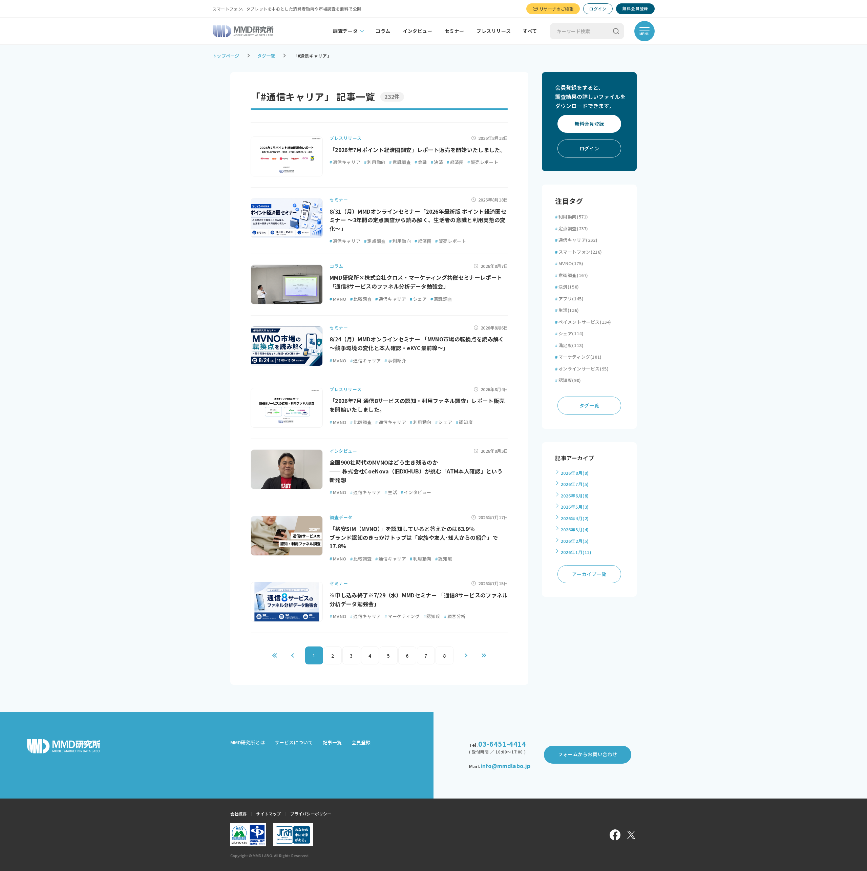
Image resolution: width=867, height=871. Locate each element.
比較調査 (361, 299)
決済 (437, 162)
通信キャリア (345, 162)
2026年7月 (575, 484)
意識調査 (400, 162)
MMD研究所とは (247, 742)
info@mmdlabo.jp (505, 766)
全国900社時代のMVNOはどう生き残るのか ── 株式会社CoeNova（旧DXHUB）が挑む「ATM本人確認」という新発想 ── (416, 471)
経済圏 (455, 162)
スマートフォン (578, 252)
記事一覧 (332, 742)
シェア (418, 299)
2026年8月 (575, 473)
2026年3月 (575, 529)
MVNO (338, 299)
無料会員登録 (635, 8)
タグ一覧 (266, 55)
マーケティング (402, 616)
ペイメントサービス (583, 322)
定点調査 (375, 241)
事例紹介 (395, 360)
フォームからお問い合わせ (587, 754)
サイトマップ (268, 813)
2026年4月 (575, 518)
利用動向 (375, 162)
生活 (390, 492)
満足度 (569, 345)
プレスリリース (494, 30)
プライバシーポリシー (310, 813)
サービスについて (294, 742)
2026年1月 (576, 552)
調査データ (345, 30)
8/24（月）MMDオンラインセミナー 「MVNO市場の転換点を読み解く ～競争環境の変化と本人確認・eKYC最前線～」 (417, 343)
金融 (421, 162)
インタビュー (417, 30)
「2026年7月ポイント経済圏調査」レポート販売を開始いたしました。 (418, 150)
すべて (530, 30)
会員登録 (361, 742)
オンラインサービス (582, 368)
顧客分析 (455, 616)
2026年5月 (575, 507)
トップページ (225, 55)
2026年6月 (575, 495)
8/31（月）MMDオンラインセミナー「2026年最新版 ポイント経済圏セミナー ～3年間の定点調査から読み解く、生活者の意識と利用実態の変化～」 (418, 220)
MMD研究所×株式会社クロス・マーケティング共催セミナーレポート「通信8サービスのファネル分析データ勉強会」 (416, 281)
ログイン (597, 9)
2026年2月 (575, 541)
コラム (383, 30)
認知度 (464, 422)
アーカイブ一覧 (589, 574)
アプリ (569, 298)
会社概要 (238, 813)
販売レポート (482, 162)
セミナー (454, 30)
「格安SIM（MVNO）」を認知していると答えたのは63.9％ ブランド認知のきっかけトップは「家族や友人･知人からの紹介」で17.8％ (414, 537)
